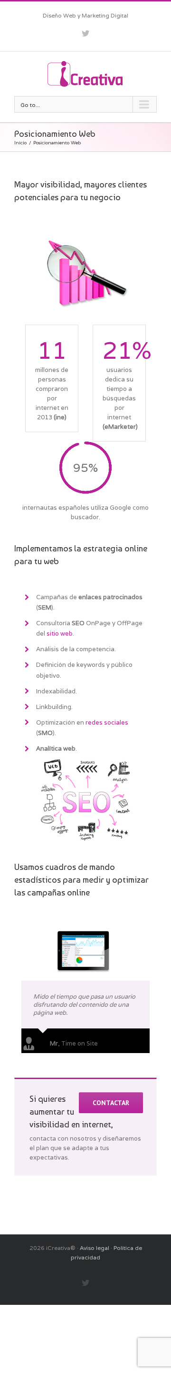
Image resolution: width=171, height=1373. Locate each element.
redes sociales (107, 722)
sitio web (60, 633)
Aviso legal (94, 1247)
